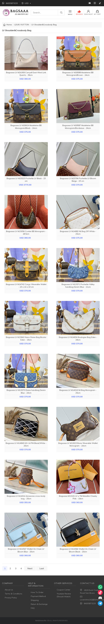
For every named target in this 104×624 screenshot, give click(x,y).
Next (29, 568)
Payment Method (38, 596)
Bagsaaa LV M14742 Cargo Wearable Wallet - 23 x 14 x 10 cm (26, 285)
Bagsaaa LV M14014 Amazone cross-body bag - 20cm (26, 497)
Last (42, 568)
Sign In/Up (88, 14)
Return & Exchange (39, 604)
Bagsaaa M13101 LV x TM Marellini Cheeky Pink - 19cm (78, 497)
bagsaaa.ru (40, 621)
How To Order (37, 592)
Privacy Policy (11, 597)
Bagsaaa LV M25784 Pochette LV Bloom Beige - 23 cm (78, 179)
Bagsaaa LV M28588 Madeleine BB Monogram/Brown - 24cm (77, 73)
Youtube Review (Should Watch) (64, 595)
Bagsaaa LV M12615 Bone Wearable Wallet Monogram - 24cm (78, 444)
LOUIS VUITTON (21, 24)
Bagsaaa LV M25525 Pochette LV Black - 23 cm (26, 179)
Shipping (35, 600)
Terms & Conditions (13, 593)
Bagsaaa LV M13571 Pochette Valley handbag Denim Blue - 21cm (78, 285)
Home (9, 24)
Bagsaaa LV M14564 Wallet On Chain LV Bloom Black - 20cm (78, 550)
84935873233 (90, 603)
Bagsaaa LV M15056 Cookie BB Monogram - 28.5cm (26, 232)
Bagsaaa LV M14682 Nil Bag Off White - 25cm (78, 232)
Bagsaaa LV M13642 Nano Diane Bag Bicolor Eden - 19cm (26, 338)
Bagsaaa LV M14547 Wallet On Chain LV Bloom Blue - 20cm (26, 550)
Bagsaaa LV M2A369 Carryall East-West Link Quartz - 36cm (26, 73)
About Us (9, 590)
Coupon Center (63, 590)
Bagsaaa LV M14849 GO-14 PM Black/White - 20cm (26, 444)
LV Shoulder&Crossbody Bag (44, 24)
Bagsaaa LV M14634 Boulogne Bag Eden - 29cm (78, 338)
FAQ (33, 608)
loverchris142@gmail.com (92, 599)
